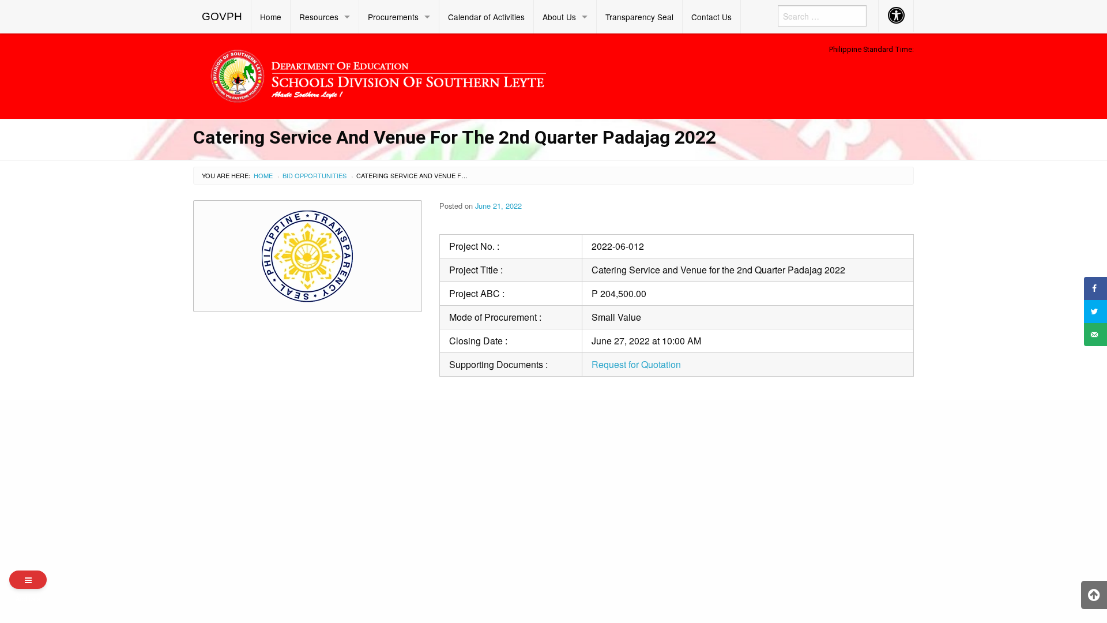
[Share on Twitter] (1095, 311)
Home (270, 16)
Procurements (393, 16)
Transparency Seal (639, 16)
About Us (559, 16)
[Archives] (28, 580)
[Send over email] (1095, 334)
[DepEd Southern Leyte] (461, 74)
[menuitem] (222, 16)
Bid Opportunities (315, 175)
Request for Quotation (636, 364)
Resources (318, 16)
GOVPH (222, 16)
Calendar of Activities (486, 16)
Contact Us (711, 16)
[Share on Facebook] (1095, 288)
